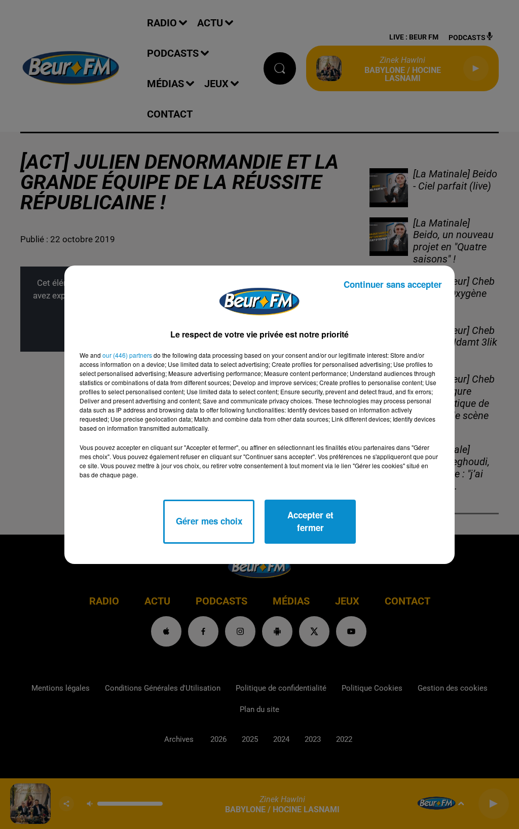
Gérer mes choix (209, 521)
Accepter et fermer (310, 521)
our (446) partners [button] (127, 355)
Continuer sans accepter (393, 284)
